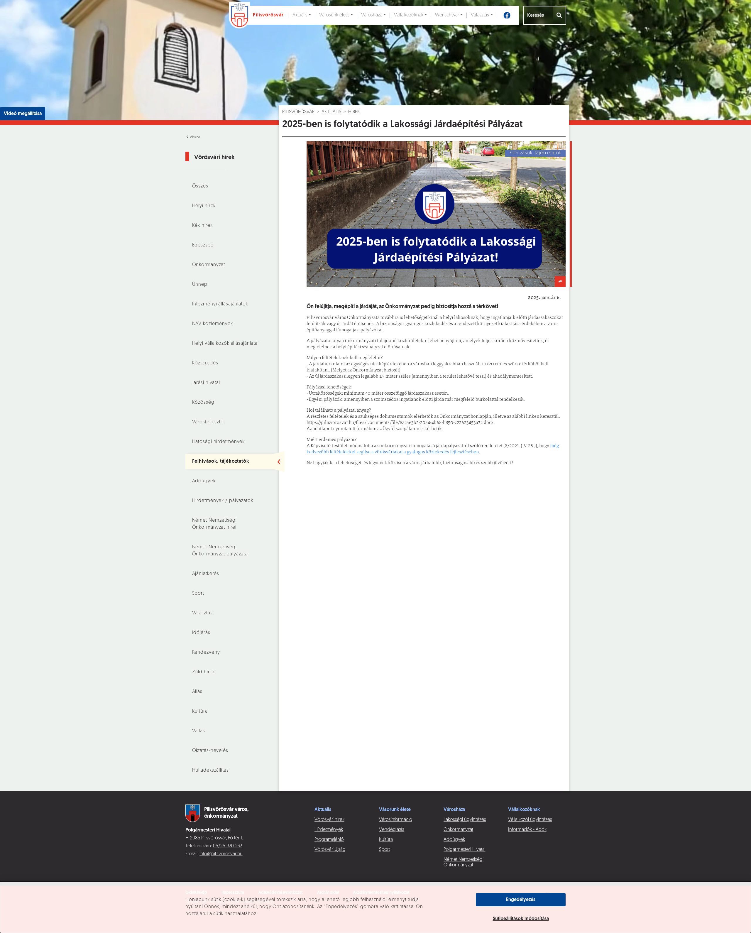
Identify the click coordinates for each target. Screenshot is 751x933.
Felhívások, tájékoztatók (220, 461)
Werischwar (447, 15)
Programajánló (329, 839)
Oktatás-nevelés (210, 750)
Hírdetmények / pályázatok (222, 500)
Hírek (354, 112)
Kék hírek (202, 225)
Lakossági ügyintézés (465, 819)
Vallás (198, 731)
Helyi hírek (204, 206)
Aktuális (299, 15)
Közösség (203, 402)
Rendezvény (206, 652)
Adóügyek (204, 481)
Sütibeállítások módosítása (521, 919)
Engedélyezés (520, 899)
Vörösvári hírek (329, 819)
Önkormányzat (208, 265)
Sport (198, 593)
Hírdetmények (328, 829)
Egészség (203, 245)
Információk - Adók (527, 829)
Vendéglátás (391, 829)
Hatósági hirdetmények (218, 442)
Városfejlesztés (209, 422)
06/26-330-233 (227, 846)
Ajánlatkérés (205, 574)
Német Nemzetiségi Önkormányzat (463, 862)
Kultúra (200, 711)
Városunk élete (334, 15)
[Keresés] (559, 15)
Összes (200, 186)
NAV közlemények (212, 324)
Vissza (194, 137)
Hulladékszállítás (210, 770)
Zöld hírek (203, 672)
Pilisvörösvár (298, 112)
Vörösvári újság (330, 849)
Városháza (371, 15)
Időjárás (201, 633)
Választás (480, 15)
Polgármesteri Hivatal (465, 849)
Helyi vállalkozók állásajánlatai (225, 343)
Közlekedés (205, 363)
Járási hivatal (206, 383)
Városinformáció (395, 819)
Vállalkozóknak (408, 15)
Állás (197, 691)
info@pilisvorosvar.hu (221, 854)
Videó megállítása (23, 113)
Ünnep (199, 284)
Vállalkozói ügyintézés (530, 819)
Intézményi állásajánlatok (220, 304)
